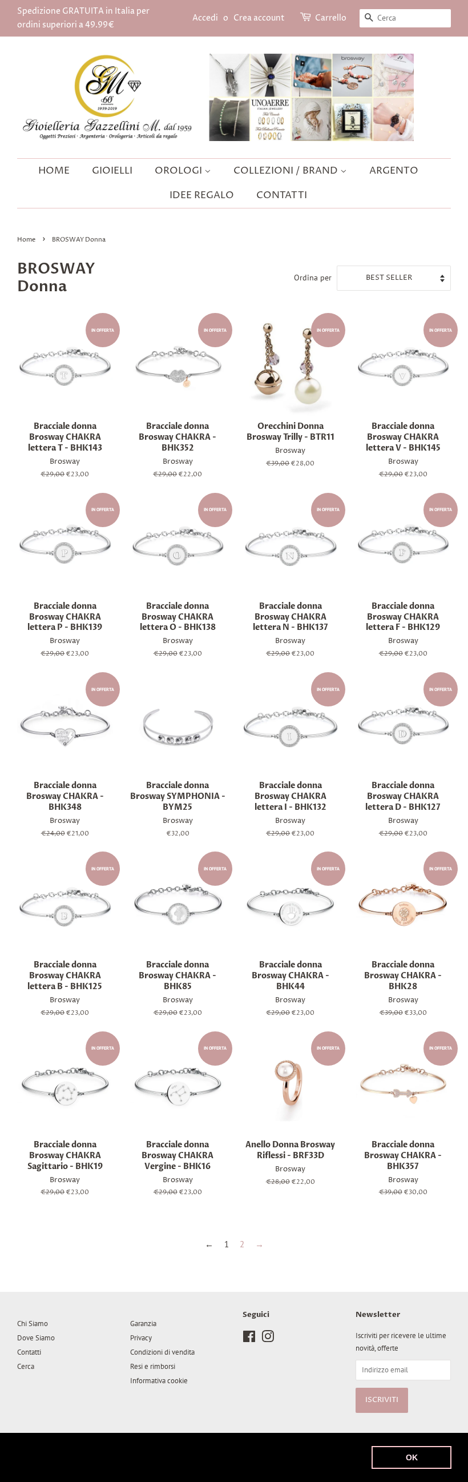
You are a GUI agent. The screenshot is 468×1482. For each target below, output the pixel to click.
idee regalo (202, 195)
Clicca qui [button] (136, 1464)
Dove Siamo (36, 1338)
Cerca (25, 1366)
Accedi (205, 18)
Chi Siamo (32, 1323)
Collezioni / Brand (286, 171)
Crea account (259, 18)
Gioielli (112, 171)
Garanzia (143, 1323)
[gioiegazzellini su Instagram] (267, 1339)
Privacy (141, 1338)
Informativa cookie (159, 1380)
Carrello (330, 18)
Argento (393, 171)
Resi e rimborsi (152, 1366)
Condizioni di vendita (162, 1352)
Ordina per (313, 277)
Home (54, 171)
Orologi (179, 171)
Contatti (281, 195)
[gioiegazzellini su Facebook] (249, 1339)
